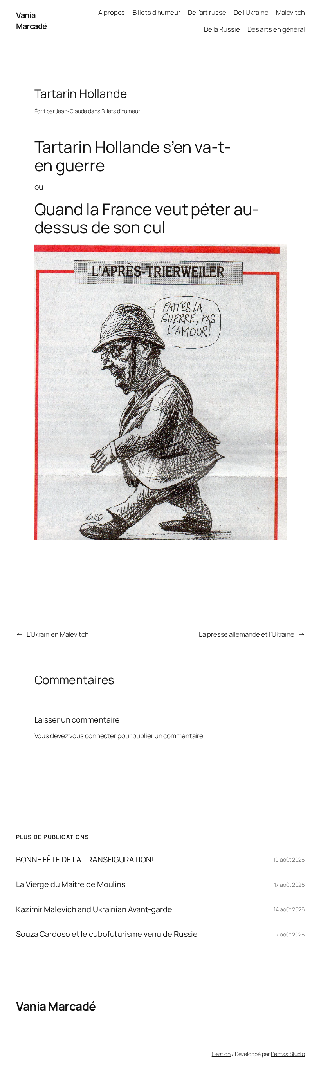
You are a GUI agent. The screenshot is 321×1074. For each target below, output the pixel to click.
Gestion (221, 1054)
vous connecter (92, 735)
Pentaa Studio (288, 1054)
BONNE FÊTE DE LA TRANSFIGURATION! (85, 859)
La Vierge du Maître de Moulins (70, 884)
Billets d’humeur (120, 111)
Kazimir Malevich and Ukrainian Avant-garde (94, 909)
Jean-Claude (71, 111)
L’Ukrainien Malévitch (58, 634)
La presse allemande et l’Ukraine (246, 634)
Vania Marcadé (31, 20)
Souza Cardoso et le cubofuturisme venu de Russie (107, 934)
